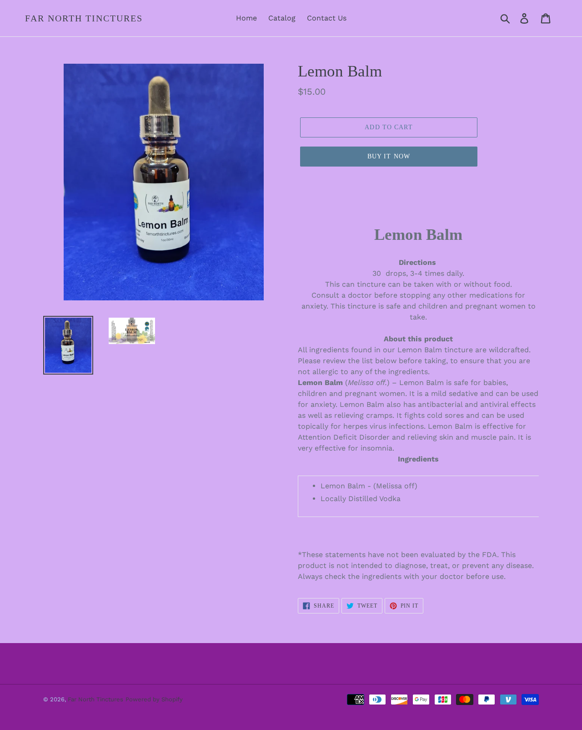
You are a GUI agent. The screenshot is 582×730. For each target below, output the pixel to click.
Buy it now (388, 156)
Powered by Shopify (154, 699)
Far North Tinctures (84, 18)
